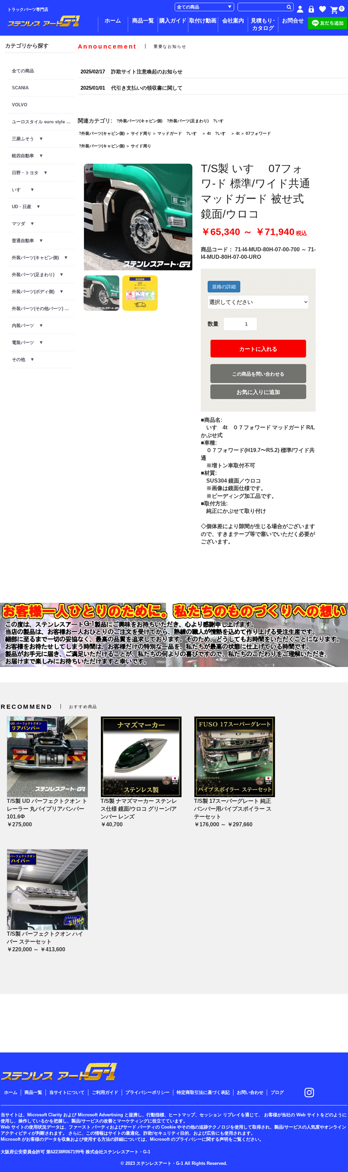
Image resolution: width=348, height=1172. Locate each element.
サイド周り (141, 133)
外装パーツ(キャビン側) (38, 257)
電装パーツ (26, 342)
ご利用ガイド (105, 1092)
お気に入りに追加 (258, 392)
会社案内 (233, 20)
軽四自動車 (26, 155)
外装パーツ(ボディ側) (36, 291)
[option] (138, 218)
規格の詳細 (224, 286)
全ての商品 (23, 70)
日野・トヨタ (28, 172)
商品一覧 (143, 20)
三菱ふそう (26, 138)
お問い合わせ (250, 1092)
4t (209, 133)
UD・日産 (24, 206)
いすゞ (21, 189)
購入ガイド (173, 20)
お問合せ (293, 20)
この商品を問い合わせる (258, 374)
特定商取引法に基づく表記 (203, 1092)
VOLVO (19, 104)
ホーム (113, 20)
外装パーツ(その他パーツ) (40, 308)
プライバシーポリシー (147, 1092)
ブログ (277, 1092)
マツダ (21, 223)
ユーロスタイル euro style (41, 121)
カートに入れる (258, 349)
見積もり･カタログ (263, 24)
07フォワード (258, 133)
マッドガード (169, 133)
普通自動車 (26, 240)
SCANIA (20, 87)
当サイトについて (67, 1092)
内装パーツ (26, 325)
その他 (21, 359)
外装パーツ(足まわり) (36, 274)
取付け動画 (202, 20)
